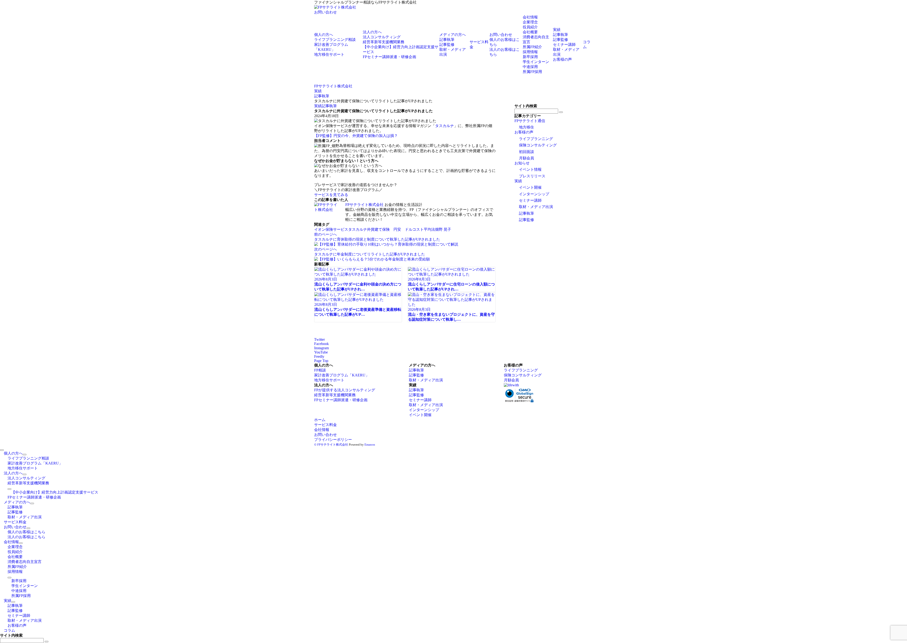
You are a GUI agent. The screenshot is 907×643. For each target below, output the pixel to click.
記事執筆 (329, 106)
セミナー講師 (530, 200)
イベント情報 (530, 169)
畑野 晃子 (443, 229)
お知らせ (522, 163)
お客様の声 (523, 132)
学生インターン (536, 62)
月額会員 (526, 158)
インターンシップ (534, 194)
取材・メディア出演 (536, 207)
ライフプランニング (536, 139)
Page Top (321, 361)
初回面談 (526, 152)
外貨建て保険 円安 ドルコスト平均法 (401, 229)
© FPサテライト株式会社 (331, 444)
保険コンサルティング (538, 145)
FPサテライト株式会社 (364, 205)
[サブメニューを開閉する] (24, 454)
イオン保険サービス (331, 229)
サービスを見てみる (331, 195)
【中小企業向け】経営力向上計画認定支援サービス (54, 492)
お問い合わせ (325, 12)
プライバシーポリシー (333, 440)
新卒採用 (530, 57)
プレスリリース (532, 176)
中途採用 (530, 67)
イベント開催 (530, 187)
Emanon (369, 444)
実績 (318, 106)
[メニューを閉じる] (2, 450)
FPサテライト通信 (529, 121)
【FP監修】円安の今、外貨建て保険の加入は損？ (356, 136)
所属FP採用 (532, 72)
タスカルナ (444, 126)
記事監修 (526, 220)
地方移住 (526, 127)
